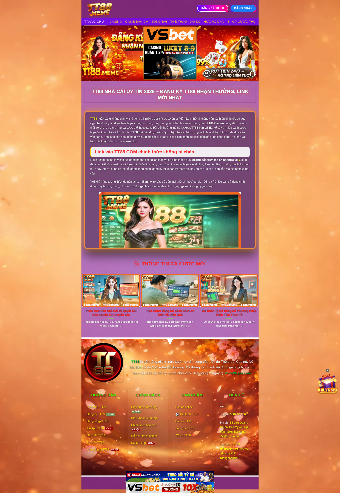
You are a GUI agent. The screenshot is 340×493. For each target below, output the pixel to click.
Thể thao (178, 21)
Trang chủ (94, 21)
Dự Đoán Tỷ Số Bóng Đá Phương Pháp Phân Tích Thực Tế (229, 312)
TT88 (93, 118)
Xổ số (195, 21)
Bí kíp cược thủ (242, 21)
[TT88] (102, 9)
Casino (115, 21)
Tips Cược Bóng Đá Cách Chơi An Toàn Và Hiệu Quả (170, 312)
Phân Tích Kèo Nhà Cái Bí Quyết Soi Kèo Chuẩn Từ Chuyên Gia (111, 312)
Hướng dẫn (214, 21)
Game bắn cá (136, 21)
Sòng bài (159, 21)
